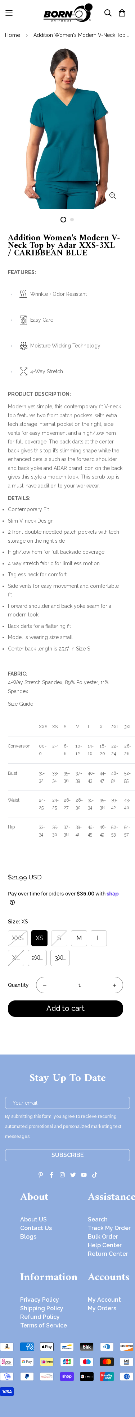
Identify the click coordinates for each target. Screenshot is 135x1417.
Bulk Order (103, 1236)
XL (16, 957)
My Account (104, 1299)
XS (40, 938)
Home (12, 35)
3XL (60, 957)
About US (33, 1219)
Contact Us (36, 1228)
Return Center (108, 1253)
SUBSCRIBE (67, 1155)
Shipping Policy (41, 1308)
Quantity (18, 985)
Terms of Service (43, 1325)
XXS (18, 938)
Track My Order (109, 1228)
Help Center (105, 1245)
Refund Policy (40, 1316)
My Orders (102, 1308)
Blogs (28, 1236)
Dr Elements (46, 1411)
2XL (37, 957)
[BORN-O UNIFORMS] (67, 12)
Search (98, 1219)
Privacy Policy (39, 1299)
